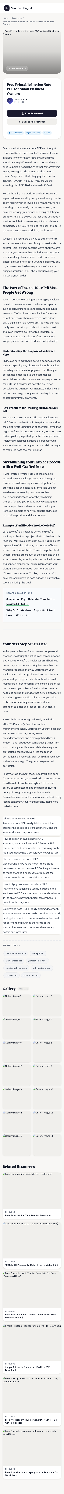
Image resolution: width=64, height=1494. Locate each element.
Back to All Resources (33, 121)
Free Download (34, 113)
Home (5, 18)
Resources (17, 18)
